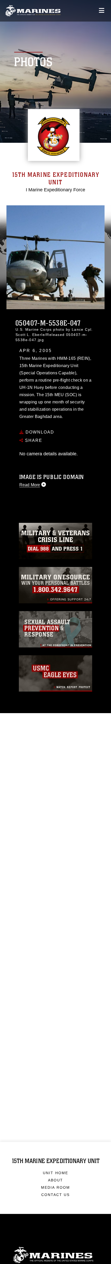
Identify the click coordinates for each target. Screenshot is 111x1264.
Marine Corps (55, 1255)
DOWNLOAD (39, 432)
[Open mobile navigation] (101, 10)
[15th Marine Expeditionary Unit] (33, 10)
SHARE (32, 440)
